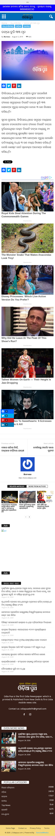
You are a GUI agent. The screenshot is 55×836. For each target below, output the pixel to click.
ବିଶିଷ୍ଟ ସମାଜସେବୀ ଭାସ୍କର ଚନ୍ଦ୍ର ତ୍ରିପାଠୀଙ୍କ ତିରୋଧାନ (26, 622)
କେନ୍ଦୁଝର (5, 814)
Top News (5, 502)
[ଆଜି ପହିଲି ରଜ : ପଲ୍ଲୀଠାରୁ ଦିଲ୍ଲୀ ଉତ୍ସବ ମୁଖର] (45, 497)
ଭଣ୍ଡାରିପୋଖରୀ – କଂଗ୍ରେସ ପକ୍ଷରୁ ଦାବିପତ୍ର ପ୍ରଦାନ (25, 661)
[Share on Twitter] (9, 86)
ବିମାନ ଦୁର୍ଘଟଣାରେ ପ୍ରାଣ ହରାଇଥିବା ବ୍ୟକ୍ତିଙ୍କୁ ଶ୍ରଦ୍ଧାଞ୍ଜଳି (27, 506)
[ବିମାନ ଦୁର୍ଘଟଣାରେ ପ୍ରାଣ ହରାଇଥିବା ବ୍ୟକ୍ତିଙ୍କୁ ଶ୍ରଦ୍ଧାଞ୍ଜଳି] (27, 497)
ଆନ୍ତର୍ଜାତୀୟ (15, 23)
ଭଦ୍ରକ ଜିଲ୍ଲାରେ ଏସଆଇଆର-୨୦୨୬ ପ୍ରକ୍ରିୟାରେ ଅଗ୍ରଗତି (23, 631)
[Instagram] (30, 714)
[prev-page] (25, 516)
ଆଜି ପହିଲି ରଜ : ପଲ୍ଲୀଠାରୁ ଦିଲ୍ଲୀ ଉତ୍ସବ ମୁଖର (43, 506)
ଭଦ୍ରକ (4, 796)
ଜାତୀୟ (27, 26)
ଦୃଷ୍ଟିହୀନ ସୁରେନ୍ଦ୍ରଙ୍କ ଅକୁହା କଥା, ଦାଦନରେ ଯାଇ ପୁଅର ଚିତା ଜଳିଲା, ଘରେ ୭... (35, 735)
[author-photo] (27, 464)
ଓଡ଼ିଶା (18, 26)
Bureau (7, 37)
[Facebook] (25, 714)
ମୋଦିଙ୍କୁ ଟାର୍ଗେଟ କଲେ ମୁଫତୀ (43, 449)
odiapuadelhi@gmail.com (33, 708)
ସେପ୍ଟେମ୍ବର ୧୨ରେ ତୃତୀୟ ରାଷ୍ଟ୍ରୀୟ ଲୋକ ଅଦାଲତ (24, 639)
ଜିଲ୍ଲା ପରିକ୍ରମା (7, 787)
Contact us (22, 828)
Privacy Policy (35, 828)
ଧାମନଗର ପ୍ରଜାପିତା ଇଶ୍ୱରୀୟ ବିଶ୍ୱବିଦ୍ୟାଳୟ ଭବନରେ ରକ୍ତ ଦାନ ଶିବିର (25, 613)
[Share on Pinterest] (14, 86)
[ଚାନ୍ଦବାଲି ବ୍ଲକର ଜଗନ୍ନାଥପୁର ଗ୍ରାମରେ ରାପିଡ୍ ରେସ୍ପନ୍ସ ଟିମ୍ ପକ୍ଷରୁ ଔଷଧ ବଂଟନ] (8, 752)
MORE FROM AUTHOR (37, 486)
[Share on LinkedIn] (19, 86)
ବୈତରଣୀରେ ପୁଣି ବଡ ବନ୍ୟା (13, 668)
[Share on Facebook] (3, 86)
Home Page (10, 828)
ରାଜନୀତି (4, 809)
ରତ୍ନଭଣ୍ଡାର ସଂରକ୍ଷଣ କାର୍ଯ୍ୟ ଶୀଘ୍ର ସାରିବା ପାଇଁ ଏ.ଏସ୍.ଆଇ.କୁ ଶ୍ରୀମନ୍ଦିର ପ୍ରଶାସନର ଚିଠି (9, 508)
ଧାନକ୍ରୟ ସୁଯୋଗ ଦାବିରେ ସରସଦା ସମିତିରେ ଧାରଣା (23, 654)
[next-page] (29, 516)
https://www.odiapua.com (27, 478)
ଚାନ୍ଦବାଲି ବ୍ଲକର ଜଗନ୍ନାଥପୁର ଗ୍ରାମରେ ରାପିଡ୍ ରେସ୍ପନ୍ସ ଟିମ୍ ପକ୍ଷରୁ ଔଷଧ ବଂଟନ (26, 603)
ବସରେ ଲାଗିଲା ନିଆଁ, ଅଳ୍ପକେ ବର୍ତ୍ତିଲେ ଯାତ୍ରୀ (12, 449)
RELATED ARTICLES (17, 486)
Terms (46, 828)
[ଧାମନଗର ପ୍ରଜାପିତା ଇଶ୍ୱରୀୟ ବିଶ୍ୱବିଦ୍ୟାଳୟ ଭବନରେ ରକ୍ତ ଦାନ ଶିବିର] (8, 766)
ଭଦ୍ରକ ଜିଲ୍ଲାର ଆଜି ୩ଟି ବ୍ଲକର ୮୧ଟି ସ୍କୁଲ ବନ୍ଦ (23, 647)
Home (4, 23)
